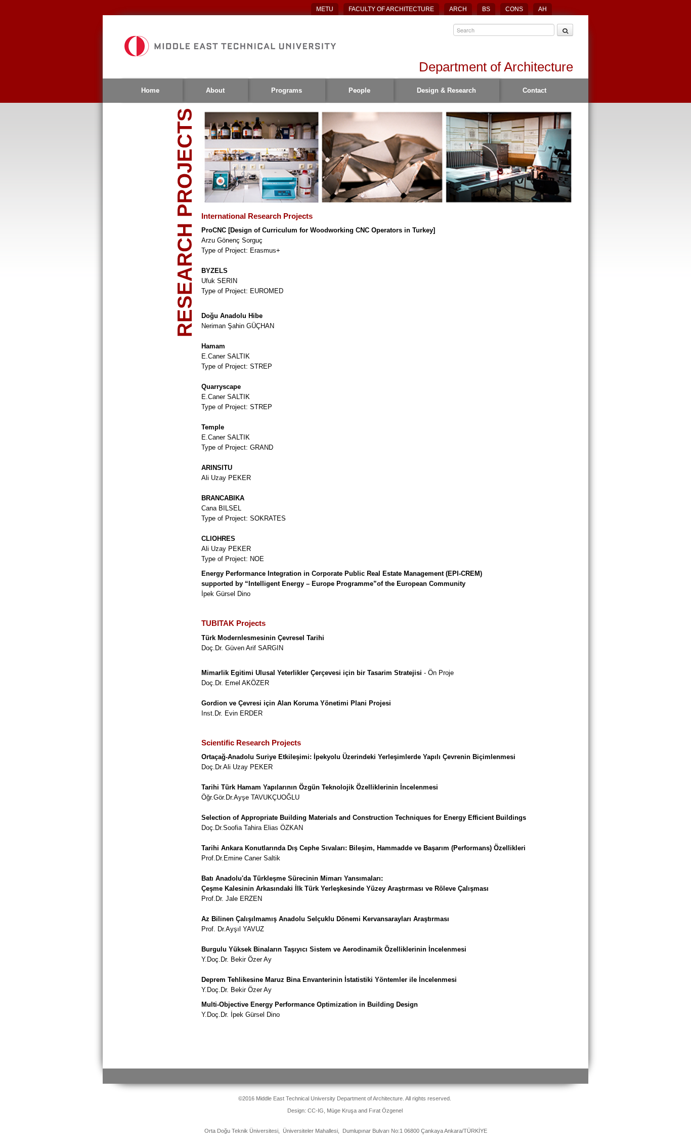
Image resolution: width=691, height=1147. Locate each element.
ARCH (458, 9)
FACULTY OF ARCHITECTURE (391, 9)
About (215, 90)
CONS (514, 9)
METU (324, 9)
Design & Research (446, 90)
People (359, 90)
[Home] (229, 46)
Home (150, 90)
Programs (286, 90)
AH (542, 9)
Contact (534, 90)
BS (486, 9)
